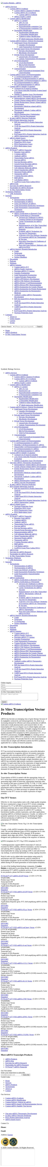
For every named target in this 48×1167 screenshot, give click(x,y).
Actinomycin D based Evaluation (26, 88)
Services (8, 1083)
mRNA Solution (15, 265)
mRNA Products (11, 148)
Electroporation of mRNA (23, 200)
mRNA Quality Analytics (23, 269)
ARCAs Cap (23, 22)
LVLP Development (26, 63)
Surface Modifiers (20, 257)
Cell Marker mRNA (21, 180)
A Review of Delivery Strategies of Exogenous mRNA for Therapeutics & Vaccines (33, 237)
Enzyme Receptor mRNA (23, 162)
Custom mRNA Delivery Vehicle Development (26, 41)
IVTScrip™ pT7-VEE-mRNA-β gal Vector (16, 945)
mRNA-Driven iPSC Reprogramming (27, 285)
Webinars (13, 263)
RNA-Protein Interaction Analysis (22, 120)
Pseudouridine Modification (28, 32)
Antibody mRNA (20, 156)
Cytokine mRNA (20, 154)
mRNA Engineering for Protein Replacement (30, 289)
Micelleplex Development (28, 53)
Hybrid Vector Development (24, 55)
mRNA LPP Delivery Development (26, 279)
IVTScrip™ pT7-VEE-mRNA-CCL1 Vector (17, 963)
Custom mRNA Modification (20, 19)
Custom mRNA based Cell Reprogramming (25, 75)
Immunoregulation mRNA (23, 166)
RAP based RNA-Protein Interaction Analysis (30, 134)
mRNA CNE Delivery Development (27, 281)
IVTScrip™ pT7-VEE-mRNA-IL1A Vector (16, 981)
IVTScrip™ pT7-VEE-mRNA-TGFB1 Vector (17, 1035)
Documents (14, 259)
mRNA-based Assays (13, 1119)
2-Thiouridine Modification (28, 34)
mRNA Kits (14, 184)
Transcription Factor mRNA (24, 158)
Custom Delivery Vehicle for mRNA (18, 1102)
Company (8, 315)
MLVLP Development (27, 65)
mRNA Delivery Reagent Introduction (23, 249)
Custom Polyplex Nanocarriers (25, 277)
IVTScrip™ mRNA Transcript (20, 150)
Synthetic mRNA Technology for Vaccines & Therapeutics (30, 232)
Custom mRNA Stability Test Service (18, 1106)
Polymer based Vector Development (27, 49)
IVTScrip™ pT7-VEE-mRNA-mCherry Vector (17, 927)
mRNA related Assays (17, 138)
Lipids (16, 251)
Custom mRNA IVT (21, 267)
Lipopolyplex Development (28, 57)
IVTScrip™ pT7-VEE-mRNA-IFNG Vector (16, 1017)
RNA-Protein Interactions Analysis (17, 1117)
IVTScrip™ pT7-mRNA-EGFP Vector (14, 876)
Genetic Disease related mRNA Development (30, 100)
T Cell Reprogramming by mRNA (26, 77)
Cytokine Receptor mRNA (23, 176)
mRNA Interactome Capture (24, 136)
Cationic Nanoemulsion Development (32, 59)
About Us (13, 317)
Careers (12, 321)
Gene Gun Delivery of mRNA (25, 204)
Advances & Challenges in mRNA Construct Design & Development (31, 218)
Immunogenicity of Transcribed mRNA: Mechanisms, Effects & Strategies (33, 227)
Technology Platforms (13, 192)
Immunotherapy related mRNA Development (30, 98)
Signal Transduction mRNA (24, 170)
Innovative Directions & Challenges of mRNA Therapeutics (32, 242)
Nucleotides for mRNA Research (21, 188)
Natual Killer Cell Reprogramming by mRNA (30, 80)
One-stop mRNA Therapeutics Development (21, 1114)
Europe (10, 1135)
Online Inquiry (15, 319)
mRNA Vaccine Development (24, 116)
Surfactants (18, 253)
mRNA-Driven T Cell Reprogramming (28, 283)
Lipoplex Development (27, 45)
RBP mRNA (18, 178)
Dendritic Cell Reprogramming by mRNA (29, 78)
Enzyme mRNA (20, 160)
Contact (8, 1091)
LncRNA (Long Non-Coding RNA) (27, 182)
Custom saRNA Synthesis (28, 15)
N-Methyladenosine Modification (31, 39)
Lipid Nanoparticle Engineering (25, 275)
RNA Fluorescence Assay (23, 144)
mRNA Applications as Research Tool (27, 213)
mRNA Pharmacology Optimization (27, 114)
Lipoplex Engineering (22, 273)
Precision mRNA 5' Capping (24, 271)
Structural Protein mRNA (23, 172)
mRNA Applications (17, 211)
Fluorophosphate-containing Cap (30, 26)
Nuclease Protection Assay (23, 140)
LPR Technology (16, 194)
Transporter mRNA (21, 174)
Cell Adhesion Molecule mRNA (25, 168)
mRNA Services (11, 7)
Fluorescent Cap (24, 24)
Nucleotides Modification (23, 30)
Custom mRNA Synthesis (19, 9)
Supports (8, 196)
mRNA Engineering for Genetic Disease (28, 287)
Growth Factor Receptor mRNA (25, 164)
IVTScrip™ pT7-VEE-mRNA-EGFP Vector (17, 892)
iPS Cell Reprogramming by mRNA (27, 84)
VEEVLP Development (27, 67)
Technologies (14, 198)
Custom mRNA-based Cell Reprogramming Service (23, 1104)
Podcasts (13, 261)
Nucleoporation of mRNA (23, 202)
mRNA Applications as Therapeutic (26, 215)
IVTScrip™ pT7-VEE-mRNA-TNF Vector (16, 999)
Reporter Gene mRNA (22, 152)
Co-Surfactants (19, 255)
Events (12, 323)
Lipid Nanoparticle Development (30, 47)
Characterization (20, 69)
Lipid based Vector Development (26, 43)
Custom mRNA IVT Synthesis (25, 13)
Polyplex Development (27, 51)
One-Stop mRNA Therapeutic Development (25, 96)
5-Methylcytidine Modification (29, 36)
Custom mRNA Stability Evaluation (22, 86)
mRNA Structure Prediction (23, 118)
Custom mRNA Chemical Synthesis (27, 11)
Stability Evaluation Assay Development (28, 94)
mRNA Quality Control (22, 17)
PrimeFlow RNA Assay (22, 142)
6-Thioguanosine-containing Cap (30, 28)
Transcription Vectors (20, 190)
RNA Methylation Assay (23, 146)
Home (7, 330)
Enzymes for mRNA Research (20, 186)
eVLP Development (21, 61)
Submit (4, 702)
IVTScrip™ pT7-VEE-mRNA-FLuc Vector (16, 910)
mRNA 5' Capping (21, 20)
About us (8, 1089)
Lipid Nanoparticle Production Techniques (29, 205)
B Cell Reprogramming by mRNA (26, 82)
